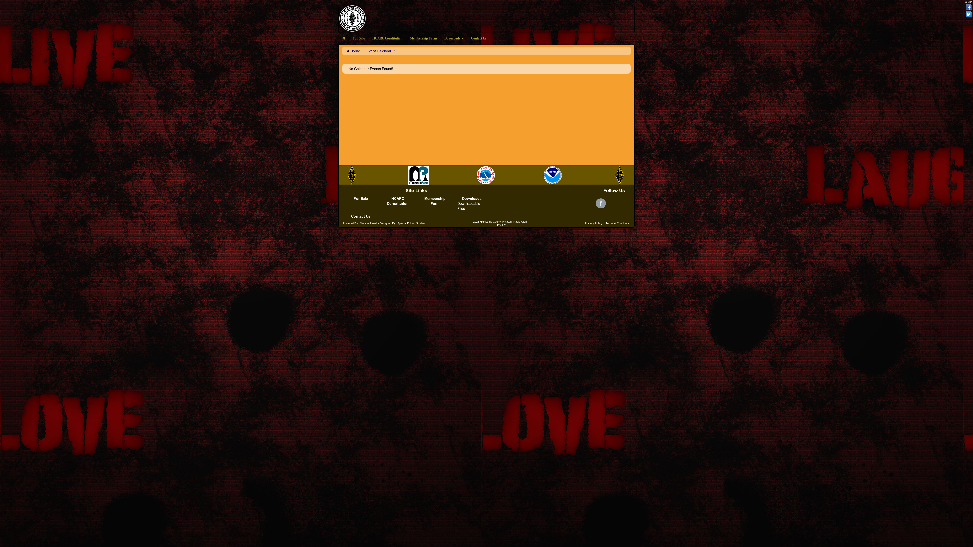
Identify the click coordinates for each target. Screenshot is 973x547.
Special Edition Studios (411, 223)
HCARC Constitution (387, 38)
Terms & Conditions (618, 223)
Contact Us (478, 38)
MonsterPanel (368, 223)
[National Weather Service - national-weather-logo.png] (472, 175)
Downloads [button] (452, 38)
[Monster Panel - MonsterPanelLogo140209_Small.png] (405, 175)
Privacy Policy (593, 223)
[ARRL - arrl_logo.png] (606, 175)
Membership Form (423, 38)
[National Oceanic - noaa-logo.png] (539, 175)
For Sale (359, 38)
